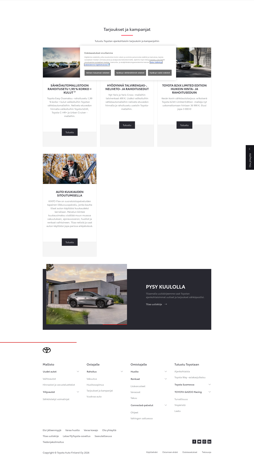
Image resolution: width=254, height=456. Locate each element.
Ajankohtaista (182, 371)
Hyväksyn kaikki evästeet (160, 72)
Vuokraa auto (94, 396)
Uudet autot (49, 371)
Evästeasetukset (190, 452)
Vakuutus (92, 378)
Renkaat (135, 378)
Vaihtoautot (49, 378)
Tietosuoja (206, 452)
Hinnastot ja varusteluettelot (59, 384)
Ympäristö (180, 405)
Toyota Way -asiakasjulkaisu (190, 377)
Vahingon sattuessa (142, 418)
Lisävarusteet (138, 386)
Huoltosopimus (95, 384)
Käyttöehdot (152, 452)
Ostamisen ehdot (170, 452)
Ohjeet (134, 412)
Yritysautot (49, 391)
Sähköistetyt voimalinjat (56, 399)
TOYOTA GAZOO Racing (188, 391)
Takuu (134, 397)
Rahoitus (92, 371)
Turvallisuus (181, 399)
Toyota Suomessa (184, 384)
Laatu (177, 410)
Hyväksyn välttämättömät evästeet (130, 72)
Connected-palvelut (142, 405)
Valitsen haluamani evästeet (97, 72)
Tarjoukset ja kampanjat (100, 390)
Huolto (135, 371)
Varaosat (135, 392)
